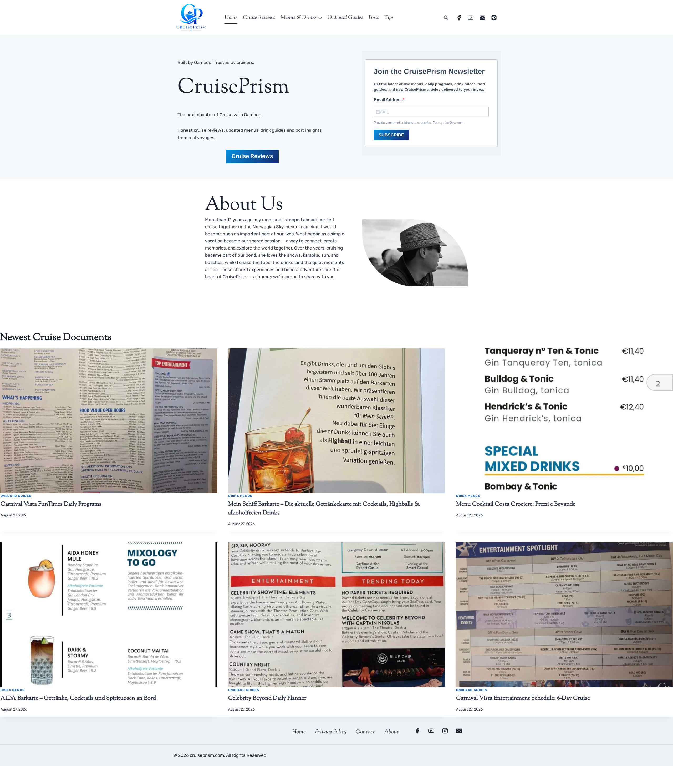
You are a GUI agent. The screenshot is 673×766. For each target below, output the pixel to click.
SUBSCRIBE (391, 135)
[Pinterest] (494, 17)
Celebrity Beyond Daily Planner (267, 698)
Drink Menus (240, 496)
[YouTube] (470, 17)
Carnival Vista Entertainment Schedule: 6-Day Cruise (523, 698)
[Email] (482, 17)
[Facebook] (459, 17)
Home (231, 18)
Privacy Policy (330, 732)
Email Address (388, 100)
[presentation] (108, 420)
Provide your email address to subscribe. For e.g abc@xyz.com (418, 123)
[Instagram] (445, 731)
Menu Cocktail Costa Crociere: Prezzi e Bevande (515, 504)
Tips (389, 18)
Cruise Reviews (259, 18)
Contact (365, 732)
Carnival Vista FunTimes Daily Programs (51, 504)
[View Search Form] (446, 17)
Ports (374, 18)
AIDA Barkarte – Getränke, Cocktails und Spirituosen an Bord (78, 698)
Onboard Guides (345, 18)
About (391, 732)
